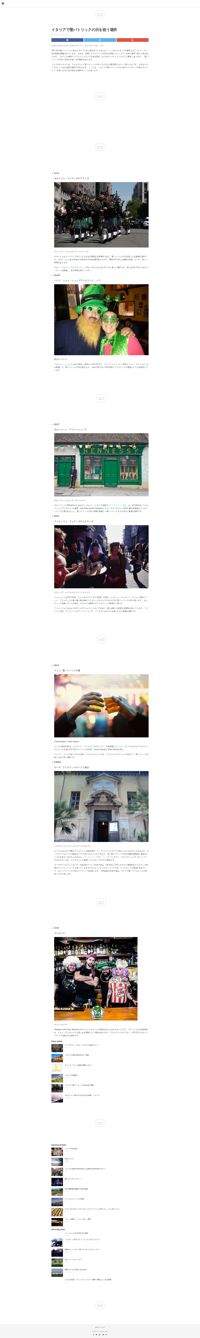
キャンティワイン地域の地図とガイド (78, 1065)
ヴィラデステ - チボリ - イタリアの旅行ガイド (81, 1045)
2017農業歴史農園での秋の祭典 (76, 1189)
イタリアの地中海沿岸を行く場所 (77, 1055)
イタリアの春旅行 (71, 1075)
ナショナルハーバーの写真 (74, 1199)
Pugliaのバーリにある (63, 364)
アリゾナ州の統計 (71, 1149)
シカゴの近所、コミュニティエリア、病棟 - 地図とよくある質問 (88, 1280)
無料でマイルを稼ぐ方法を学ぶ (76, 1270)
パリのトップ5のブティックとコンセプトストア (82, 1239)
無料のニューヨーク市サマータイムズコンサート (82, 1249)
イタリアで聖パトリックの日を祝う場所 (79, 1085)
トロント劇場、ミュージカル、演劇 (78, 1219)
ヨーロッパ (54, 25)
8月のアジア (69, 1159)
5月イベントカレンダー (73, 1259)
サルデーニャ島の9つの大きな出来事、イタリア (82, 1095)
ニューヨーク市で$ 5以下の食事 (76, 1233)
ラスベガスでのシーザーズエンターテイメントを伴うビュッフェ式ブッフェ (92, 1209)
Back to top (100, 1327)
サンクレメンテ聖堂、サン (95, 857)
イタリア (62, 25)
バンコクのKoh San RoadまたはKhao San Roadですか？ (85, 1169)
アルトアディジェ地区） (118, 505)
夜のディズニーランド (73, 1179)
